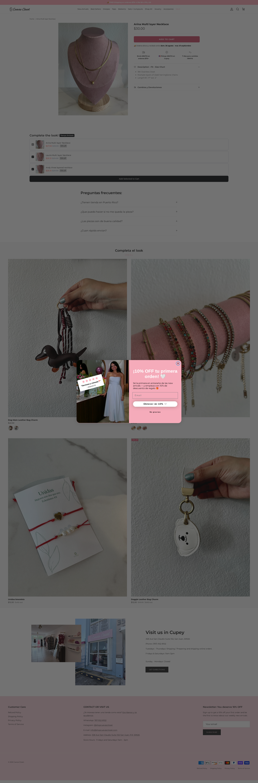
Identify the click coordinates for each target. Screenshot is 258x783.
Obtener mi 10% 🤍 (155, 404)
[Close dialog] (178, 363)
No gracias (155, 412)
